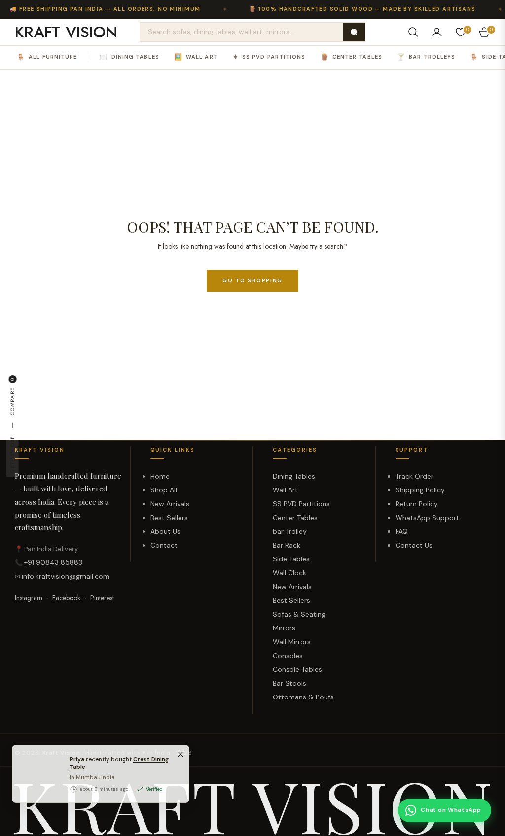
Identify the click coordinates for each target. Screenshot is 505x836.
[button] (413, 32)
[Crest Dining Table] (37, 794)
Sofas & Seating (299, 614)
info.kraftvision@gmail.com (65, 576)
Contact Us (414, 545)
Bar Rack (286, 545)
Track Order (414, 476)
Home (160, 476)
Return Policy (417, 503)
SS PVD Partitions (269, 57)
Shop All (163, 490)
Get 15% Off (12, 454)
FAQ (402, 531)
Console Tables (297, 669)
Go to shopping (252, 280)
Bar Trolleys (426, 57)
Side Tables (291, 559)
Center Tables (351, 57)
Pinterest (102, 598)
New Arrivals (169, 503)
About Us (165, 531)
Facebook (66, 598)
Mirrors (284, 628)
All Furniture (47, 57)
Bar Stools (289, 683)
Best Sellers (169, 517)
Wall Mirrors (292, 641)
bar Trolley (290, 531)
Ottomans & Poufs (303, 697)
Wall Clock (289, 572)
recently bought (119, 784)
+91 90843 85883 (53, 562)
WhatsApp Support (427, 517)
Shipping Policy (420, 490)
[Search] (354, 32)
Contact (164, 545)
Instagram (28, 598)
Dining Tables (129, 57)
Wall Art (196, 57)
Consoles (288, 655)
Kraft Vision (62, 753)
